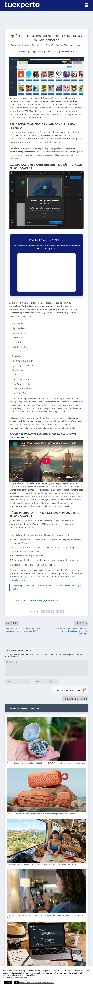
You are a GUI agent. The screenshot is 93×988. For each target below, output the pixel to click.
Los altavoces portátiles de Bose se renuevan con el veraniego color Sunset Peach (41, 813)
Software (65, 51)
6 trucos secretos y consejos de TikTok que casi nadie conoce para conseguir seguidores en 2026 (45, 916)
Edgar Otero (37, 51)
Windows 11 (52, 600)
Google (42, 600)
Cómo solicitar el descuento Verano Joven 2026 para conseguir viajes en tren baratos (42, 864)
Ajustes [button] (7, 982)
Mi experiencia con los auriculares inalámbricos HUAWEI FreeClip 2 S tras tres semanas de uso (46, 763)
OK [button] (16, 982)
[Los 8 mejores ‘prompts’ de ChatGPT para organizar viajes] (46, 944)
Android (34, 600)
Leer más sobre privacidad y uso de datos (36, 982)
